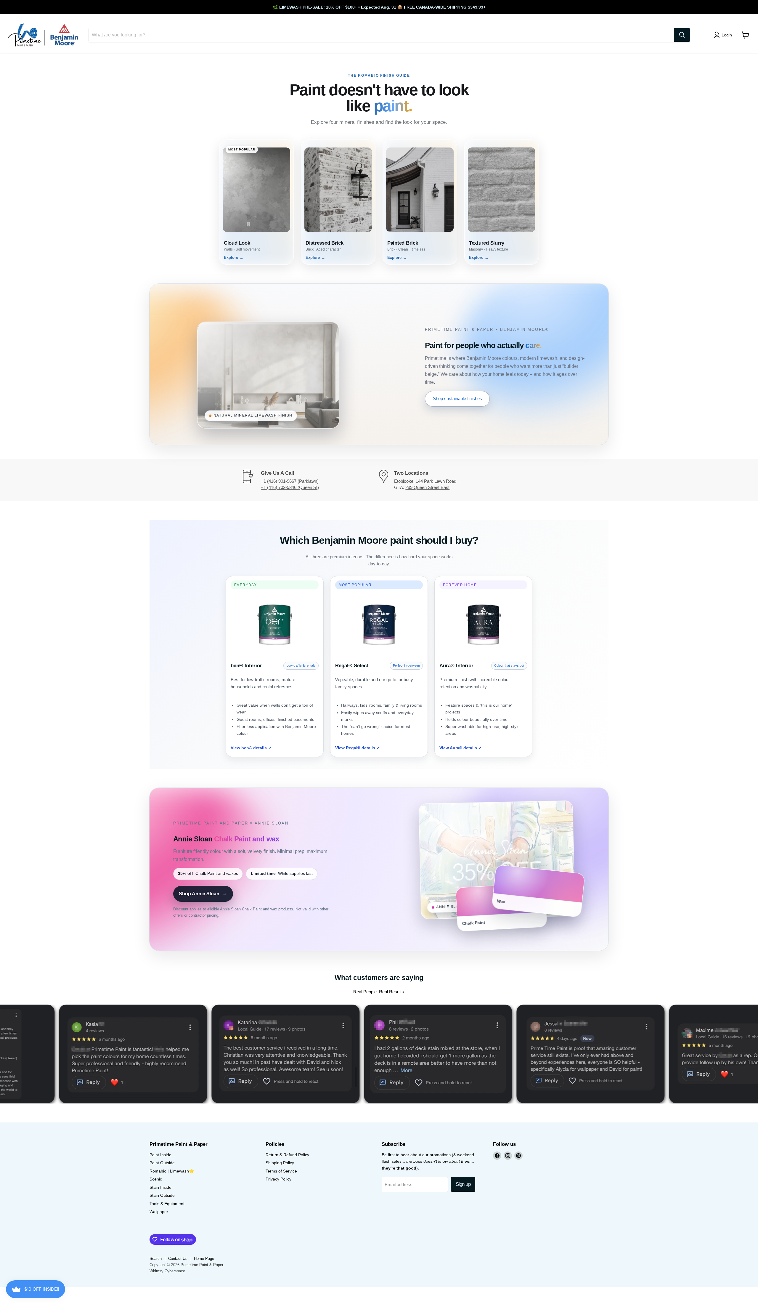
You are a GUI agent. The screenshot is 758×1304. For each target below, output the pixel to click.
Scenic (156, 1179)
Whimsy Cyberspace (167, 1271)
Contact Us (177, 1258)
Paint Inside (160, 1154)
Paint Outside (162, 1162)
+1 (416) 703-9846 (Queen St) (290, 487)
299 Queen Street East (427, 487)
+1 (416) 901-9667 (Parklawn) (290, 481)
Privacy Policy (278, 1179)
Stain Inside (160, 1187)
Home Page (204, 1258)
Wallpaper (159, 1211)
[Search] (682, 35)
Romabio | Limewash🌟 (172, 1171)
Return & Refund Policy (287, 1154)
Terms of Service (281, 1171)
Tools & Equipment (167, 1203)
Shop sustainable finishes (457, 398)
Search (156, 1258)
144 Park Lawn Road (436, 481)
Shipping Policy (280, 1162)
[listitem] (256, 202)
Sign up (463, 1184)
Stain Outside (162, 1195)
